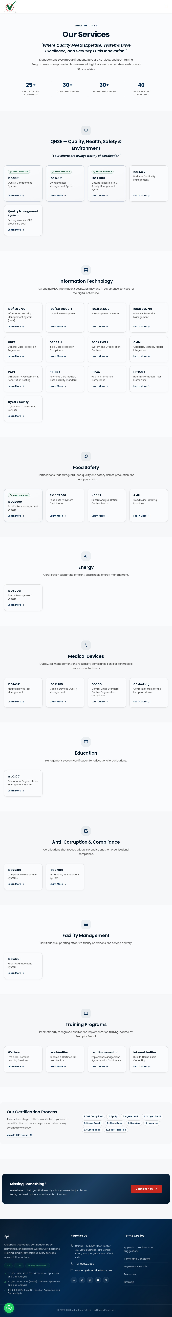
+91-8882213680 (84, 1264)
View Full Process (17, 1135)
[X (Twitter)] (106, 1280)
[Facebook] (90, 1280)
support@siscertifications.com (93, 1270)
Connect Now (144, 1188)
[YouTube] (98, 1280)
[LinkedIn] (74, 1280)
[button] (9, 1308)
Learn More (14, 195)
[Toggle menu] (166, 7)
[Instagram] (82, 1280)
